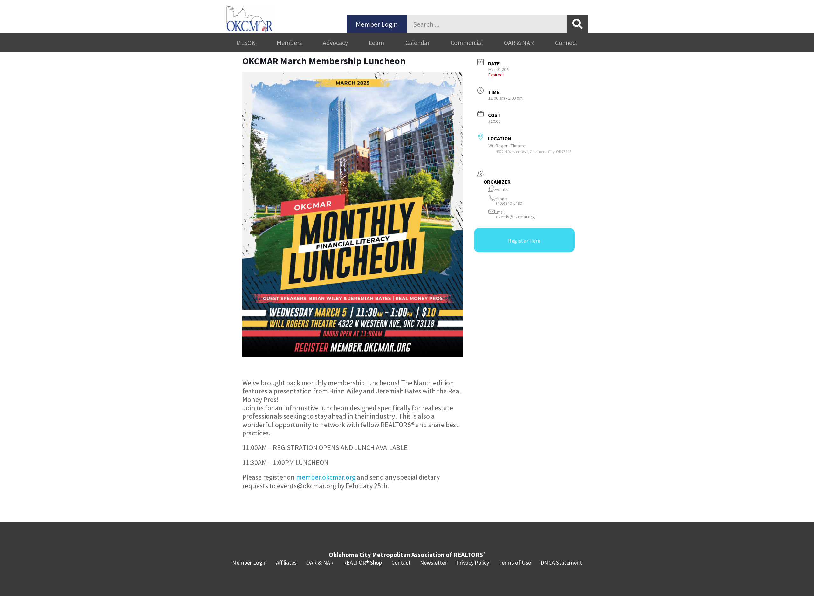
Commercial (467, 42)
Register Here (524, 241)
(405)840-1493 (509, 203)
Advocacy (335, 42)
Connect (566, 42)
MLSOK (245, 42)
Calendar (417, 42)
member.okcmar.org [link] (325, 477)
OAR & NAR (519, 42)
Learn (376, 42)
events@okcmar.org (515, 216)
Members (289, 42)
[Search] (577, 24)
